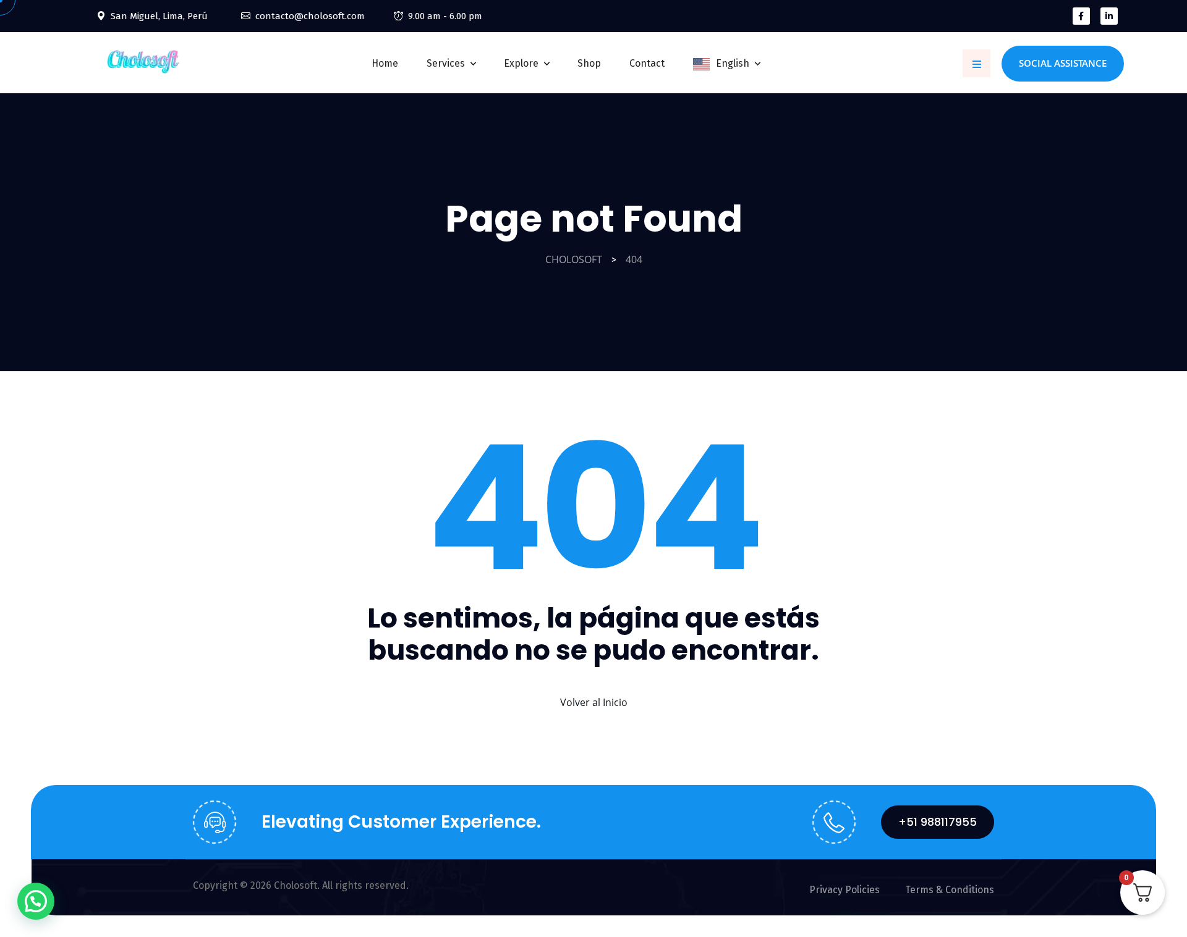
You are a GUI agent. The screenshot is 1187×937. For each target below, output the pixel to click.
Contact (647, 63)
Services (446, 63)
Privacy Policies (844, 890)
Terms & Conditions (949, 890)
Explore (521, 63)
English (732, 63)
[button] (35, 901)
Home (385, 63)
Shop (589, 63)
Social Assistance (1063, 63)
